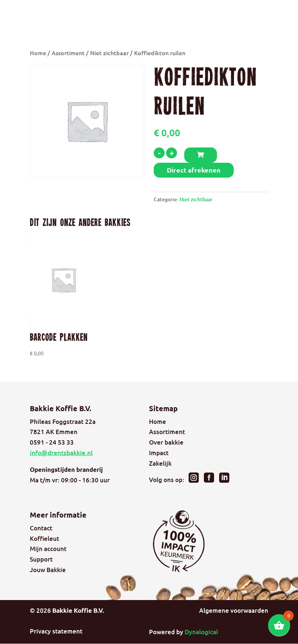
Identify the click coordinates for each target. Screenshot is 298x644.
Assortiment (68, 53)
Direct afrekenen (194, 170)
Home (38, 53)
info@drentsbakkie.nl (61, 453)
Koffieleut (44, 538)
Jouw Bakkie (48, 570)
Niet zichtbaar (109, 53)
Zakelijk (160, 463)
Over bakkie (166, 442)
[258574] (200, 155)
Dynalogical (201, 632)
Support (41, 559)
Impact (159, 453)
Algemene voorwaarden (233, 610)
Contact (41, 528)
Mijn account (48, 548)
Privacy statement (56, 631)
